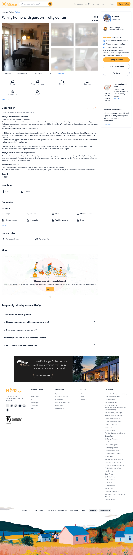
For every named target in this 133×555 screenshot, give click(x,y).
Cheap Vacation (110, 430)
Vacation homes (110, 442)
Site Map (83, 510)
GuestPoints (59, 400)
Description (22, 74)
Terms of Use (26, 510)
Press (32, 408)
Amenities (37, 74)
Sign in (112, 4)
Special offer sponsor (112, 445)
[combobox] (36, 3)
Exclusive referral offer (112, 397)
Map (49, 74)
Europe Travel (109, 436)
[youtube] (7, 410)
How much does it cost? (81, 4)
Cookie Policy (62, 510)
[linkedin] (20, 405)
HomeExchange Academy (113, 421)
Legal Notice (74, 510)
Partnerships (109, 483)
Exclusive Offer (110, 477)
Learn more (117, 98)
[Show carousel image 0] (25, 47)
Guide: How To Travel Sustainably (116, 394)
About (32, 394)
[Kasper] (107, 18)
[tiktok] (15, 405)
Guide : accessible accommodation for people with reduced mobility (115, 408)
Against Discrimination (112, 418)
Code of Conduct (38, 510)
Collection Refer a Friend (113, 453)
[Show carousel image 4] (86, 59)
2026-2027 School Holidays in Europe (115, 495)
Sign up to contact (116, 60)
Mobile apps (35, 402)
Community (34, 405)
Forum (82, 397)
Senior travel (109, 488)
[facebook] (7, 405)
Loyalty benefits (110, 499)
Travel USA (108, 427)
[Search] (50, 4)
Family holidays (110, 486)
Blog (32, 400)
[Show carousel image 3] (62, 59)
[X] (24, 405)
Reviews (60, 74)
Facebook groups (111, 424)
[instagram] (11, 405)
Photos (8, 74)
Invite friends (59, 408)
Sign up (49, 289)
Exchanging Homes (111, 448)
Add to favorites (118, 66)
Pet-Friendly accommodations (115, 433)
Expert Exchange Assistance (114, 465)
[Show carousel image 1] (62, 34)
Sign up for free (123, 4)
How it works (109, 471)
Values (57, 394)
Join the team (35, 397)
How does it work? (98, 4)
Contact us (83, 400)
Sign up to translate (92, 108)
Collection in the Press (112, 450)
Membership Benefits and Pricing (116, 459)
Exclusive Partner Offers (113, 468)
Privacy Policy (51, 510)
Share (118, 73)
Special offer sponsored (113, 462)
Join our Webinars (111, 402)
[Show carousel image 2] (86, 34)
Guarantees (59, 405)
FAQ (81, 394)
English (31, 112)
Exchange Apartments (112, 439)
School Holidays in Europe (113, 412)
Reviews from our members (114, 415)
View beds (5, 100)
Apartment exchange (112, 491)
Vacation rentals (110, 400)
